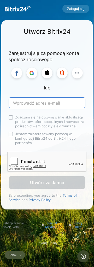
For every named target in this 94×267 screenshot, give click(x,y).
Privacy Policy (40, 200)
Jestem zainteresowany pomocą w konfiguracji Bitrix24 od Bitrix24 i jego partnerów (45, 138)
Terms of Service (51, 225)
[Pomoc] (83, 256)
